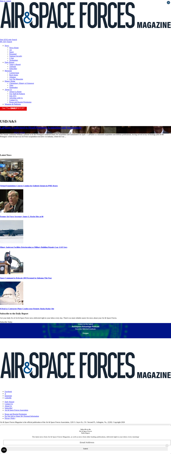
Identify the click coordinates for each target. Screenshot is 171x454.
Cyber (11, 58)
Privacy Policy (10, 418)
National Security (15, 56)
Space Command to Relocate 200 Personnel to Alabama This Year (26, 278)
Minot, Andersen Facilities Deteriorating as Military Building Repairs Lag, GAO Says (33, 247)
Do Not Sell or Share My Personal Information (22, 416)
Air (10, 50)
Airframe (12, 67)
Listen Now (85, 337)
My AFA (3, 42)
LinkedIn (8, 398)
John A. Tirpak (19, 132)
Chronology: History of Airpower (21, 83)
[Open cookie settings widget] (4, 450)
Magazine (8, 71)
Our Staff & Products (17, 94)
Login (9, 40)
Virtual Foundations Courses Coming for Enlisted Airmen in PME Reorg (29, 186)
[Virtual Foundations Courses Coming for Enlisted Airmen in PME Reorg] (11, 181)
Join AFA (3, 40)
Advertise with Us (16, 98)
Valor (11, 85)
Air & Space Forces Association (16, 410)
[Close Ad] (167, 445)
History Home (10, 81)
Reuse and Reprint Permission (20, 102)
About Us (8, 90)
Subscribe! (13, 69)
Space (11, 52)
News (7, 46)
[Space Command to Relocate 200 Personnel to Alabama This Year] (11, 273)
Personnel (13, 54)
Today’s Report (15, 64)
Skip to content (5, 1)
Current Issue (14, 73)
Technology (13, 60)
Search (14, 40)
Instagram (8, 396)
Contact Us (13, 100)
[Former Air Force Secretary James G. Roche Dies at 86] (11, 212)
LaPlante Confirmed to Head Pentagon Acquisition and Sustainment (40, 127)
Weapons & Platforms (13, 104)
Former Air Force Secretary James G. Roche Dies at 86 (21, 217)
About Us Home (15, 92)
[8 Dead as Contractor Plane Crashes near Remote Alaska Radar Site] (11, 304)
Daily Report (9, 62)
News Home (14, 48)
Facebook (8, 392)
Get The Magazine (16, 79)
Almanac (12, 77)
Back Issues (13, 75)
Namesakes (13, 87)
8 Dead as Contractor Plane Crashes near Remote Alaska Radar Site (27, 309)
